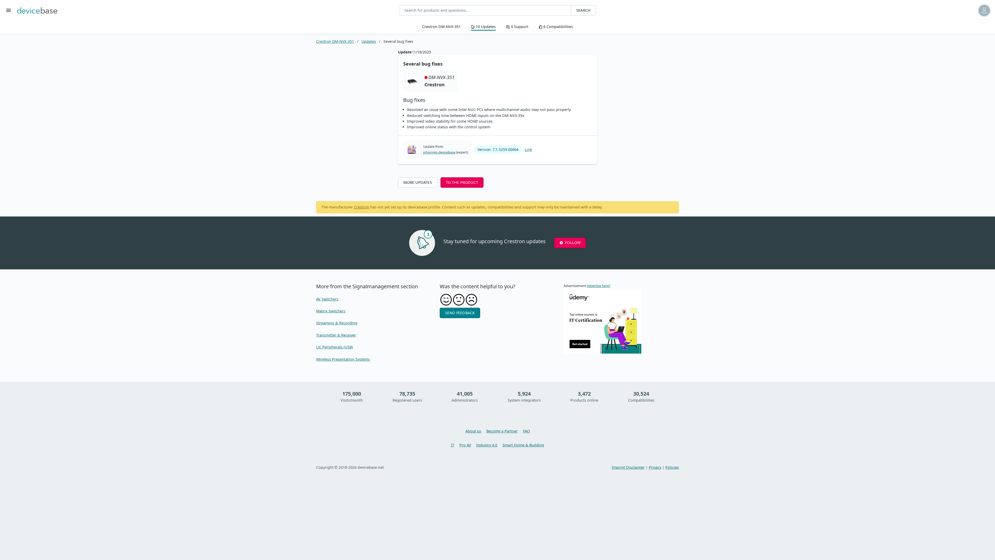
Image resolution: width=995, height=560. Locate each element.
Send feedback (460, 312)
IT (452, 445)
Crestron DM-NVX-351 (441, 26)
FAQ (526, 431)
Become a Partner (502, 431)
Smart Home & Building (523, 445)
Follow (572, 242)
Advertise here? (598, 286)
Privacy (655, 467)
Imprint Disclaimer (628, 467)
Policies (672, 467)
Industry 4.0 (486, 445)
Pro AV (465, 445)
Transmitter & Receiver (336, 335)
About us (473, 431)
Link (528, 149)
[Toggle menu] (8, 10)
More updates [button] (417, 182)
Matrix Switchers (330, 311)
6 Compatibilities (557, 26)
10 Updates (485, 26)
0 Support (519, 26)
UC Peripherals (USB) (334, 347)
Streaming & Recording (336, 322)
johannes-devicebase (439, 152)
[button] (921, 10)
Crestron (361, 207)
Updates (368, 41)
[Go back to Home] (37, 10)
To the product (462, 182)
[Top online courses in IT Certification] (602, 320)
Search (583, 10)
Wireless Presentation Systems (343, 359)
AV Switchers (327, 299)
